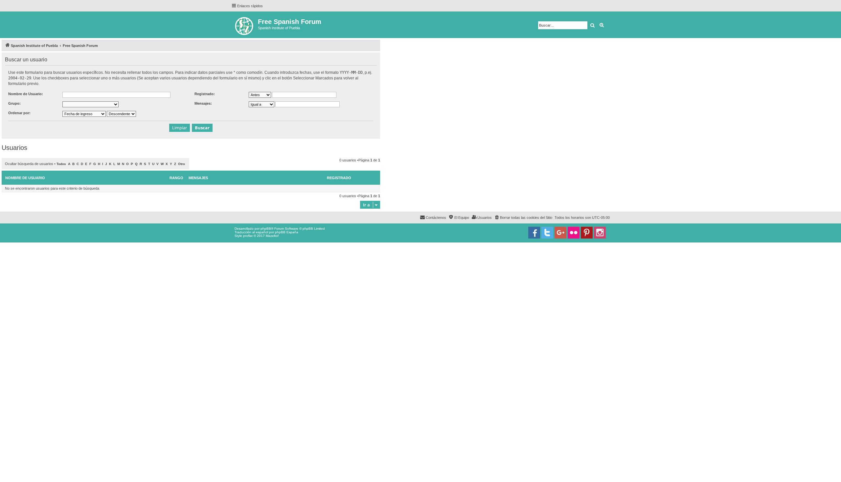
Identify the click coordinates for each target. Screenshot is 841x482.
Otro (181, 164)
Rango (176, 178)
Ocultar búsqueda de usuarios (29, 164)
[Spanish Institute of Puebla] (244, 24)
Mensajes (198, 178)
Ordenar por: (19, 113)
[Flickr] (574, 233)
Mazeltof (272, 236)
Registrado (339, 178)
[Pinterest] (587, 233)
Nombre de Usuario (25, 178)
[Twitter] (547, 233)
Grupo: (14, 103)
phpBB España (286, 232)
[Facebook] (534, 233)
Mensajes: (203, 103)
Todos (61, 164)
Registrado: (204, 94)
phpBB (266, 228)
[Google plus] (560, 233)
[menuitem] (523, 217)
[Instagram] (600, 233)
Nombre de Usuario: (25, 94)
